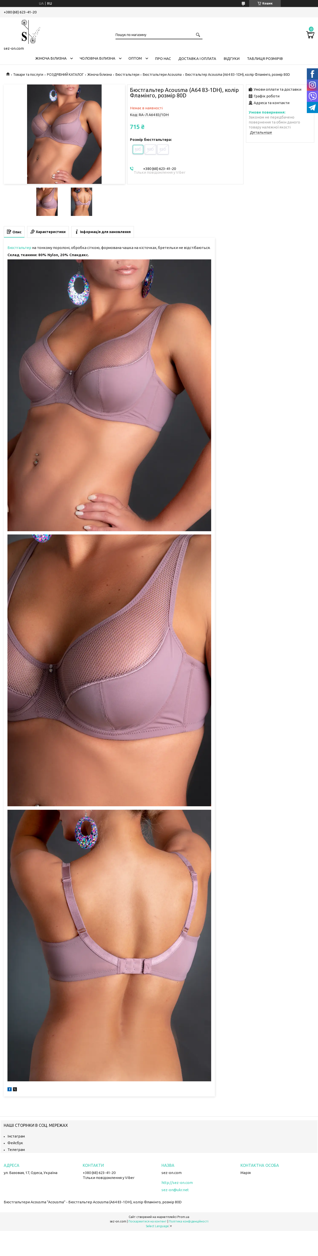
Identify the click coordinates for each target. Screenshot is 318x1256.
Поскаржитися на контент (147, 1221)
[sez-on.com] (28, 30)
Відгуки (231, 58)
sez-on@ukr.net (175, 1190)
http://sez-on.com (177, 1182)
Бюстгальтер (19, 247)
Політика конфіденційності (188, 1221)
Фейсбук (15, 1143)
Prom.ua (183, 1216)
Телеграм (16, 1149)
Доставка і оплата (197, 58)
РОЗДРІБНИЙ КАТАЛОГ (65, 75)
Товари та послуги (28, 75)
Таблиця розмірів (265, 58)
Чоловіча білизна (97, 58)
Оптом (135, 58)
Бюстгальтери (127, 75)
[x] (15, 1090)
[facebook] (9, 1090)
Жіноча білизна (51, 58)
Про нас (163, 58)
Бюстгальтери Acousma (162, 75)
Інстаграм (16, 1136)
